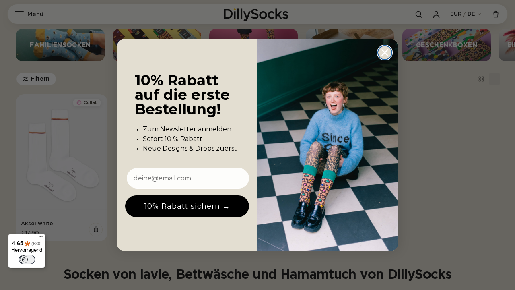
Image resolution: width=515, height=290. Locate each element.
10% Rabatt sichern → (187, 206)
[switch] (27, 259)
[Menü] (40, 238)
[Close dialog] (385, 53)
